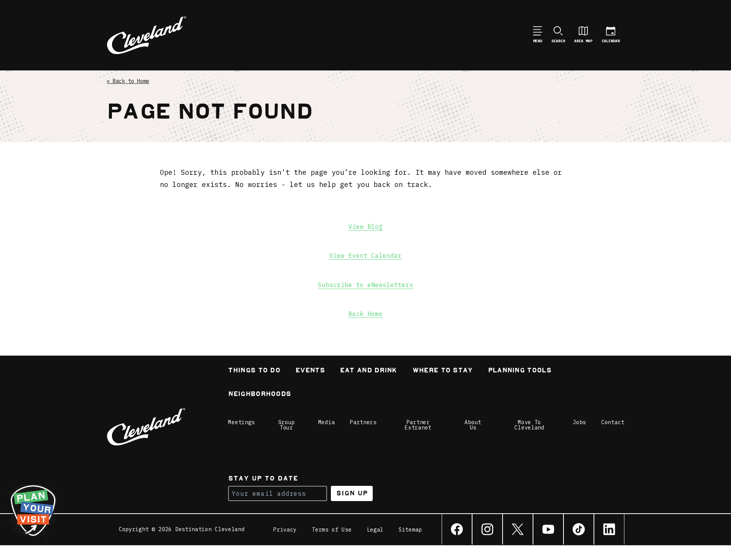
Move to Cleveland (529, 425)
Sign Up (352, 493)
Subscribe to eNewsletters (365, 285)
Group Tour (286, 425)
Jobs (579, 422)
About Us (472, 425)
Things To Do (254, 371)
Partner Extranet (418, 425)
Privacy (285, 529)
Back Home (365, 314)
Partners (363, 422)
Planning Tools (519, 371)
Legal (375, 529)
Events (310, 371)
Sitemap (410, 529)
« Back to (128, 81)
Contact (612, 422)
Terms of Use (331, 529)
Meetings (241, 422)
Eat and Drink (368, 371)
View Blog (365, 226)
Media (326, 422)
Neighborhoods (259, 394)
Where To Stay (442, 371)
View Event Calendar (365, 255)
